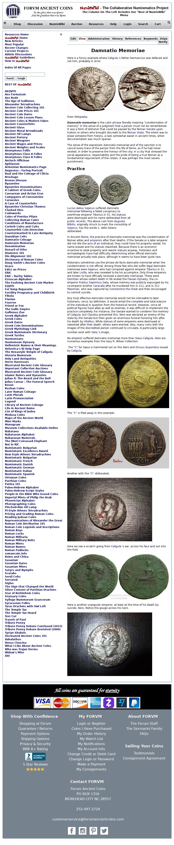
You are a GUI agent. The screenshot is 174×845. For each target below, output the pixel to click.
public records (76, 221)
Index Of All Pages (18, 67)
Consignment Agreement (144, 758)
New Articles (14, 41)
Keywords (151, 38)
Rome (132, 148)
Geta (105, 282)
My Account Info (91, 749)
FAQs (144, 734)
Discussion (35, 24)
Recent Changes (16, 47)
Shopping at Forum (35, 724)
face (146, 546)
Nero (122, 314)
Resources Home (17, 34)
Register (99, 724)
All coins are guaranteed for (87, 690)
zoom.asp (11, 64)
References (133, 38)
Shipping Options (35, 739)
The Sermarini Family (144, 729)
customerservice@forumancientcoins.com (88, 819)
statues (121, 214)
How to (10, 61)
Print (163, 38)
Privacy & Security (35, 744)
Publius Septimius (90, 282)
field (75, 549)
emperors (96, 240)
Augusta (119, 221)
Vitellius (89, 321)
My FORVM (90, 716)
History (117, 38)
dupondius (152, 347)
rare (157, 256)
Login (127, 24)
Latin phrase (113, 122)
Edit (73, 38)
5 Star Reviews (35, 764)
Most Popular (14, 44)
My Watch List (91, 739)
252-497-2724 (88, 809)
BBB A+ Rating (35, 749)
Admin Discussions (18, 54)
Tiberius (98, 214)
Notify (163, 41)
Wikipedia (80, 116)
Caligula (113, 58)
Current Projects (17, 51)
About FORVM (143, 716)
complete (137, 301)
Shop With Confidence (34, 716)
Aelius (80, 208)
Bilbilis (71, 224)
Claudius (92, 314)
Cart (158, 24)
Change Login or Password (91, 759)
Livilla (83, 272)
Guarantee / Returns (35, 729)
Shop (17, 24)
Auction (76, 24)
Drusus (140, 347)
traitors (71, 132)
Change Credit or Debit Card (91, 754)
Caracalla (99, 285)
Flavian (132, 279)
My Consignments (91, 769)
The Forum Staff (144, 724)
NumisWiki (57, 24)
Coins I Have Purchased (91, 729)
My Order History (91, 734)
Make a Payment (91, 764)
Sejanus (90, 208)
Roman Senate (146, 129)
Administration (99, 38)
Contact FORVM (87, 781)
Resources (96, 24)
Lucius (71, 208)
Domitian (73, 279)
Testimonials (144, 753)
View (82, 38)
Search (143, 24)
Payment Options (35, 734)
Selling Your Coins (144, 746)
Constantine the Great (123, 289)
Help (113, 24)
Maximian (73, 289)
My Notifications (91, 744)
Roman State (135, 132)
